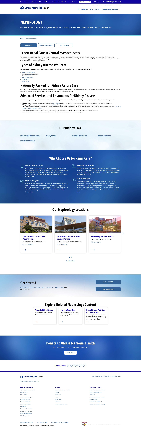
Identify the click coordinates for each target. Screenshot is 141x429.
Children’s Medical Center (95, 392)
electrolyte (30, 74)
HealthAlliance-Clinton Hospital (97, 397)
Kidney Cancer (51, 136)
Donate (67, 2)
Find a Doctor (95, 9)
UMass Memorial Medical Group (97, 404)
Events (56, 397)
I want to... (75, 2)
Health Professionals (57, 2)
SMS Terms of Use (42, 422)
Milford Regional (93, 399)
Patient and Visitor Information (27, 390)
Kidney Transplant (104, 136)
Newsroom (57, 401)
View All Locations (70, 261)
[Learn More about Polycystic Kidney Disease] (45, 321)
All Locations (82, 9)
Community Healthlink (95, 401)
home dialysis (56, 103)
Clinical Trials (24, 392)
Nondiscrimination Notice (61, 404)
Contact (57, 392)
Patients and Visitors (44, 2)
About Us (57, 387)
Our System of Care (95, 387)
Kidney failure (25, 79)
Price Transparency (24, 416)
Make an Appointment (46, 45)
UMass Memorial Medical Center (97, 390)
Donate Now (72, 353)
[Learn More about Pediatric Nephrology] (71, 321)
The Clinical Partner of (106, 376)
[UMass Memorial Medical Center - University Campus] (70, 250)
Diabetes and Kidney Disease (30, 136)
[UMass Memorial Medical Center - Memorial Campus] (36, 250)
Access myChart (32, 2)
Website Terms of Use (26, 422)
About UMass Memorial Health (62, 390)
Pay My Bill (23, 406)
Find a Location (64, 45)
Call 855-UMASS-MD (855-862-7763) (32, 287)
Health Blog (26, 413)
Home (21, 39)
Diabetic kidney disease (28, 72)
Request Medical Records (26, 408)
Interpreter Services (25, 399)
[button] (123, 233)
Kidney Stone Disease (79, 136)
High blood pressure (27, 77)
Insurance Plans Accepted (26, 397)
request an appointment (55, 287)
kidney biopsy (53, 105)
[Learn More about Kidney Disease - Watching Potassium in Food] (96, 321)
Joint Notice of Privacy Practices (59, 422)
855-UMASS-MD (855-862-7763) (112, 2)
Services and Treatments (110, 9)
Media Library (58, 399)
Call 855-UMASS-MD (108, 282)
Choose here (82, 1)
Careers (22, 2)
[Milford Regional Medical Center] (104, 250)
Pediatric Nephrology (27, 141)
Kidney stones (26, 81)
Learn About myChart (25, 404)
